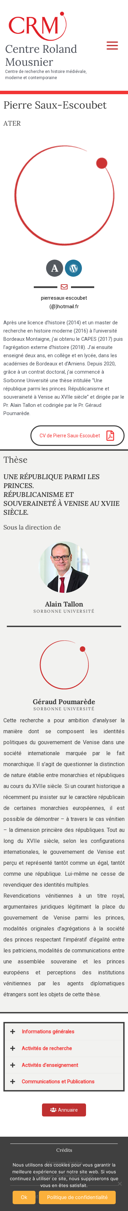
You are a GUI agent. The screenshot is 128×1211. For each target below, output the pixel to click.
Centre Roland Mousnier (41, 55)
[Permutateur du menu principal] (112, 45)
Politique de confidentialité (77, 1197)
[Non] (119, 1183)
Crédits (64, 1150)
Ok (24, 1197)
